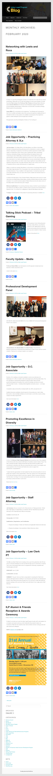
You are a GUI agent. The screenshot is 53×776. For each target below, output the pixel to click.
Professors (12, 252)
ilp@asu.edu (14, 629)
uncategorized (9, 754)
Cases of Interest (9, 725)
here (43, 192)
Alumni (11, 129)
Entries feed (8, 763)
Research (8, 746)
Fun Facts (25, 17)
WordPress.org (9, 766)
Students (17, 205)
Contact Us (19, 17)
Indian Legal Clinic (10, 733)
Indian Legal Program (22, 53)
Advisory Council (9, 720)
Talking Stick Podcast (18, 252)
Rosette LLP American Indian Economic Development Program (19, 747)
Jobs (14, 205)
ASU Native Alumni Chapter (12, 724)
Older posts (8, 700)
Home (7, 17)
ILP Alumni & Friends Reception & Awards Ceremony (18, 610)
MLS (7, 738)
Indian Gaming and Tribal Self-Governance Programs (17, 731)
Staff (7, 749)
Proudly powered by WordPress (26, 771)
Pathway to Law (9, 743)
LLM (7, 737)
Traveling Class (9, 753)
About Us (12, 17)
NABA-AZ (19, 129)
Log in (7, 761)
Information (15, 129)
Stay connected (18, 20)
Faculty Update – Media (19, 259)
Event (11, 490)
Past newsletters (9, 20)
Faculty (11, 279)
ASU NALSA (8, 722)
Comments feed (9, 764)
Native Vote (8, 741)
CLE (7, 727)
